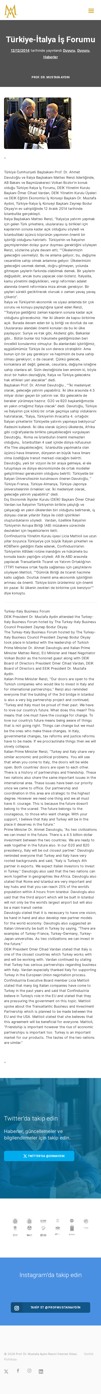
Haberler (50, 57)
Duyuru (69, 50)
